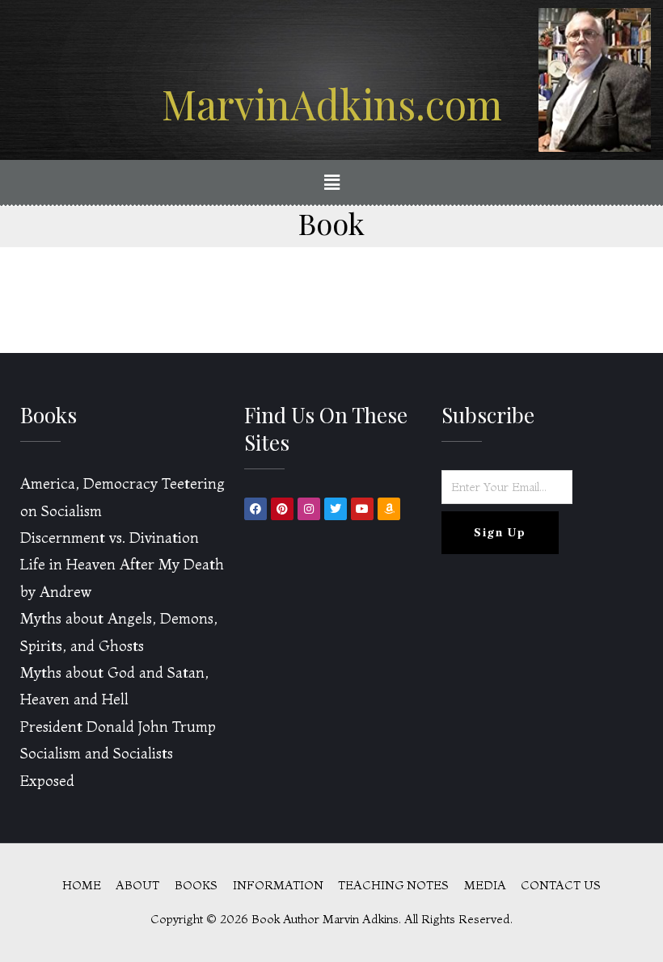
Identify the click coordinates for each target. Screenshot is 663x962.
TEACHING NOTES (393, 885)
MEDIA (485, 885)
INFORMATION (278, 885)
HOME (81, 885)
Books (48, 415)
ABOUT (137, 885)
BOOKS (196, 885)
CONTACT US (561, 885)
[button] (331, 183)
